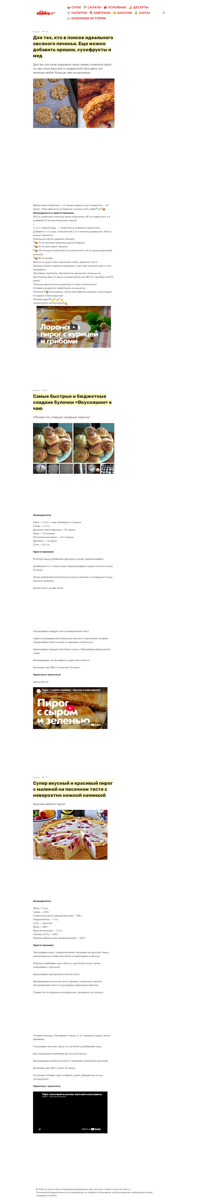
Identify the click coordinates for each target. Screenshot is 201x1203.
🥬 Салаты (92, 7)
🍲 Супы (74, 7)
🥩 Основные (114, 7)
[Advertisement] (73, 147)
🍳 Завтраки (100, 13)
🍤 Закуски (122, 13)
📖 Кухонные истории (86, 18)
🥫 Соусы (142, 13)
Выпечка (36, 32)
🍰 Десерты (139, 7)
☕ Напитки (77, 13)
